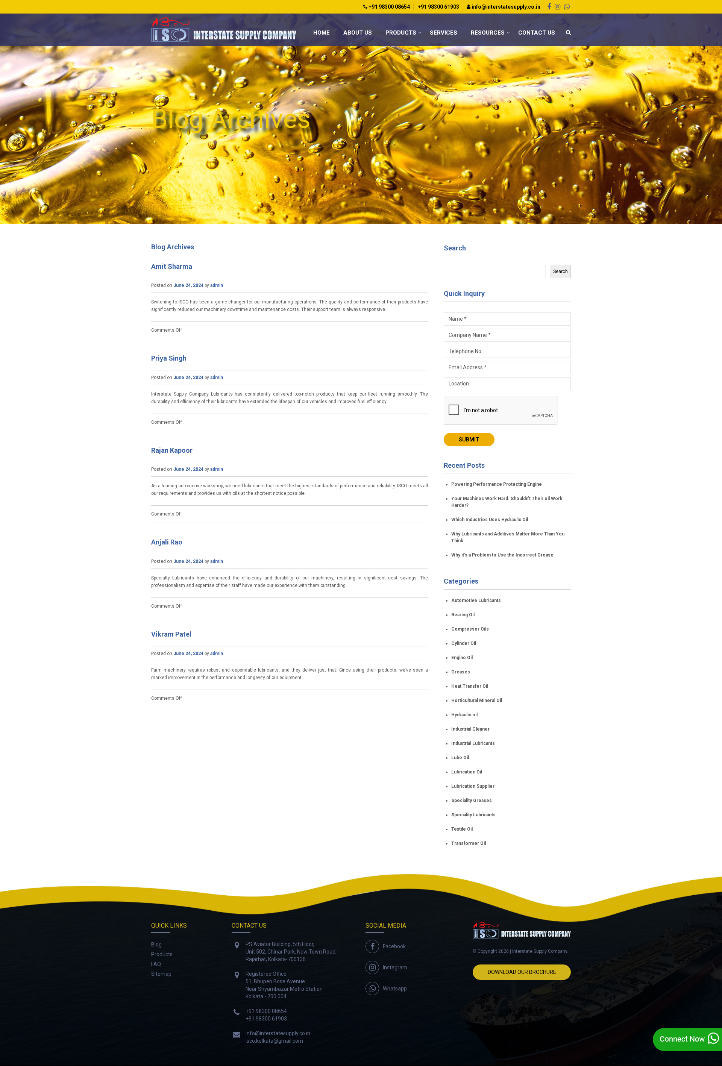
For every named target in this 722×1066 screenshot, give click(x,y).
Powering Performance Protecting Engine (496, 484)
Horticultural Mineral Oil (476, 700)
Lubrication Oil (466, 772)
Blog (156, 945)
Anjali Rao (166, 542)
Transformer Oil (468, 843)
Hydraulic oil (464, 714)
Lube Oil (460, 757)
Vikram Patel (171, 634)
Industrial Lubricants (473, 743)
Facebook (394, 946)
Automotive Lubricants (476, 600)
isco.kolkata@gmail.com (274, 1041)
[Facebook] (549, 6)
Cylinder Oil (463, 643)
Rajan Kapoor (172, 450)
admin (216, 285)
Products (400, 32)
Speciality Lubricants (473, 814)
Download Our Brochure (522, 972)
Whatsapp (395, 989)
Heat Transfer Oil (469, 686)
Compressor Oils (470, 629)
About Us (357, 32)
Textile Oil (462, 829)
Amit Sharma (171, 266)
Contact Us (536, 32)
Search (455, 248)
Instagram (395, 967)
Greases (460, 672)
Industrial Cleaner (470, 729)
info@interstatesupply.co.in (505, 7)
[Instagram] (557, 6)
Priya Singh (169, 358)
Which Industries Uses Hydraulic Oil (489, 519)
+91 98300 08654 (388, 7)
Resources (488, 32)
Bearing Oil (463, 614)
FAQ (156, 964)
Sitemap (161, 974)
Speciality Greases (471, 800)
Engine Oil (462, 657)
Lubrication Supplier (472, 786)
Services (443, 32)
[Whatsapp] (567, 6)
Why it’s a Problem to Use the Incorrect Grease (502, 555)
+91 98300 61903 (438, 7)
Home (321, 32)
